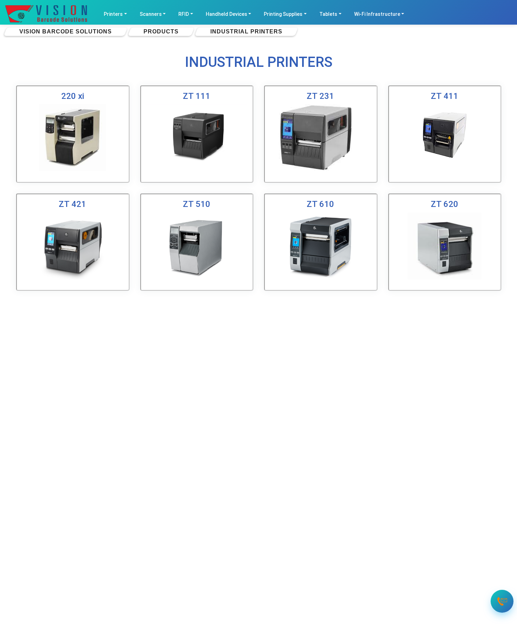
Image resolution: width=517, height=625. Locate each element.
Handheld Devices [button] (226, 14)
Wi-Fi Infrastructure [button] (377, 14)
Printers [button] (113, 14)
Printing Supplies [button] (283, 14)
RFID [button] (183, 14)
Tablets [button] (328, 14)
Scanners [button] (151, 14)
